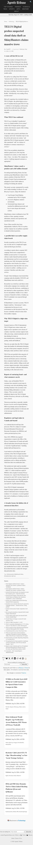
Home (5, 21)
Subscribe (24, 664)
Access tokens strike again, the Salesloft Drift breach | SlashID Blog (16, 616)
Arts (18, 9)
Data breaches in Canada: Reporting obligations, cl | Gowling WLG (17, 638)
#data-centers (22, 707)
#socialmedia (21, 742)
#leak (15, 775)
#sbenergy (16, 707)
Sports (12, 9)
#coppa (15, 742)
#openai (11, 707)
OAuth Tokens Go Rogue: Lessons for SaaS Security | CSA (16, 619)
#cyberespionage (23, 811)
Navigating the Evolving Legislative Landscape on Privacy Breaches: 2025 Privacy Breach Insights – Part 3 (17, 642)
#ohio (7, 709)
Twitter (26, 668)
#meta (7, 742)
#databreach (17, 574)
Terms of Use (18, 838)
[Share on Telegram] (20, 658)
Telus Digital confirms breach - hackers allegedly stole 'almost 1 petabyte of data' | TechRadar (15, 585)
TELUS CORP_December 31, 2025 (14, 622)
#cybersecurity (10, 574)
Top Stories (8, 6)
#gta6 (7, 775)
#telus (21, 574)
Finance (18, 6)
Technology (11, 21)
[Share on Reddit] (17, 658)
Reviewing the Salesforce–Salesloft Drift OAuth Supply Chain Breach (17, 612)
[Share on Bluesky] (7, 658)
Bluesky (21, 668)
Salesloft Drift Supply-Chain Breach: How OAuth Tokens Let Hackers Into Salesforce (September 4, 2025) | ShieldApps (16, 597)
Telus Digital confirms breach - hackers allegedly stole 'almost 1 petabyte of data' (15, 589)
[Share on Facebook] (12, 658)
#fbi (18, 811)
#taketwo (19, 775)
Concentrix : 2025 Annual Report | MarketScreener (14, 651)
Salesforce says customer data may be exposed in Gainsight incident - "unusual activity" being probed (17, 605)
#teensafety (8, 744)
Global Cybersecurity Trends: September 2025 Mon (17, 609)
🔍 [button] (31, 2)
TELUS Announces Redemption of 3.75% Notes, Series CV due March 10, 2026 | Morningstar (17, 624)
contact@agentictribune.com (7, 835)
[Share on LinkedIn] (15, 658)
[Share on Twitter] (9, 658)
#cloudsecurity (7, 576)
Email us (24, 673)
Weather (25, 9)
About (16, 11)
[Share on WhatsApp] (23, 658)
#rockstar (11, 775)
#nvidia (7, 707)
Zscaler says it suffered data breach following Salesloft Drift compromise (16, 601)
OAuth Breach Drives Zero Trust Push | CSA (16, 631)
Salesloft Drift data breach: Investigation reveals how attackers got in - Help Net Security (17, 592)
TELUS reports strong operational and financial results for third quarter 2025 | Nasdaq (17, 628)
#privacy (14, 576)
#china (14, 811)
